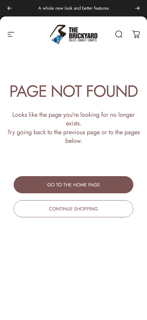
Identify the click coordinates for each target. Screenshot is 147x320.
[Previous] (9, 8)
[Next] (137, 8)
